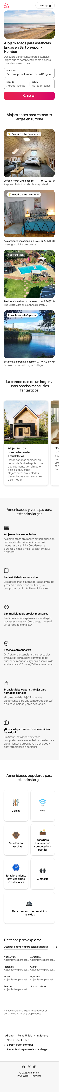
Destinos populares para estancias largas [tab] (26, 946)
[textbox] (17, 86)
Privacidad (22, 1075)
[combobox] (29, 74)
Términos (36, 1075)
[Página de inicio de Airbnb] (6, 5)
